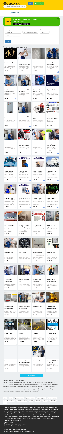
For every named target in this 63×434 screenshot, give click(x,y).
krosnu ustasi (53, 400)
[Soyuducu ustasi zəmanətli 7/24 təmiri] (24, 131)
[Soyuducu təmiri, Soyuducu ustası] (10, 294)
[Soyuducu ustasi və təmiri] (24, 267)
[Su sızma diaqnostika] (10, 348)
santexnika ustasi (52, 398)
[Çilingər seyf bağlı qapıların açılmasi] (10, 158)
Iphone (42, 1)
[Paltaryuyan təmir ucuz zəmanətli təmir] (10, 185)
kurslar (10, 398)
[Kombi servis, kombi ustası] (52, 185)
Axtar (8, 41)
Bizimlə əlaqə (57, 1)
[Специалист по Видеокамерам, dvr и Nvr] (24, 50)
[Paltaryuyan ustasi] (38, 294)
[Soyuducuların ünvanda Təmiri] (10, 267)
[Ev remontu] (38, 50)
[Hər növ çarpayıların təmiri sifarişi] (24, 213)
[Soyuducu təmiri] (52, 77)
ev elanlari (38, 400)
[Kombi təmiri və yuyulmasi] (38, 213)
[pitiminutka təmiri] (10, 104)
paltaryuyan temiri (30, 398)
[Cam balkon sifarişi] (10, 213)
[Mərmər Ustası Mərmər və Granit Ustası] (52, 294)
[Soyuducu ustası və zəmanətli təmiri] (38, 267)
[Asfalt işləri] (24, 321)
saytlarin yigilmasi (41, 398)
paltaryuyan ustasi (19, 398)
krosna (5, 403)
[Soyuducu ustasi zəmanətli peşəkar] (52, 267)
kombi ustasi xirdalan (22, 400)
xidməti (31, 400)
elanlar (5, 398)
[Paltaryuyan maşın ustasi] (38, 104)
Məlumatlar (49, 1)
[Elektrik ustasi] (38, 131)
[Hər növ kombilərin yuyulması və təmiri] (38, 240)
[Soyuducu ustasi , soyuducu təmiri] (38, 77)
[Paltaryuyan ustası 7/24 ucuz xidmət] (38, 185)
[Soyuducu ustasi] (38, 348)
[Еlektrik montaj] (10, 321)
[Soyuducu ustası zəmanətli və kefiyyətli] (24, 348)
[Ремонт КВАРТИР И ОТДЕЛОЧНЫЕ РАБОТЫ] (52, 348)
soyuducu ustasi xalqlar (9, 400)
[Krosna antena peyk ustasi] (52, 158)
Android (37, 1)
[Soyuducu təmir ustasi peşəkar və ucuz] (52, 50)
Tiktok (19, 426)
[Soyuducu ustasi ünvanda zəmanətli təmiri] (10, 77)
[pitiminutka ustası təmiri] (52, 240)
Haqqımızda (16, 429)
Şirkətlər (31, 1)
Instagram (7, 426)
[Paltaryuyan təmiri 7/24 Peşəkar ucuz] (52, 131)
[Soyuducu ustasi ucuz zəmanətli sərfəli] (24, 294)
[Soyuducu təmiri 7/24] (24, 104)
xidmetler (45, 400)
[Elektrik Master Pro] (10, 50)
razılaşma (23, 429)
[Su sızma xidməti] (52, 321)
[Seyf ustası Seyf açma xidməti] (24, 185)
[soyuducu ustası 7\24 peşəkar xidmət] (24, 77)
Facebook (13, 426)
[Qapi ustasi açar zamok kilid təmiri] (24, 158)
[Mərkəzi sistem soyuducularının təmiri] (52, 104)
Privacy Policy (8, 429)
